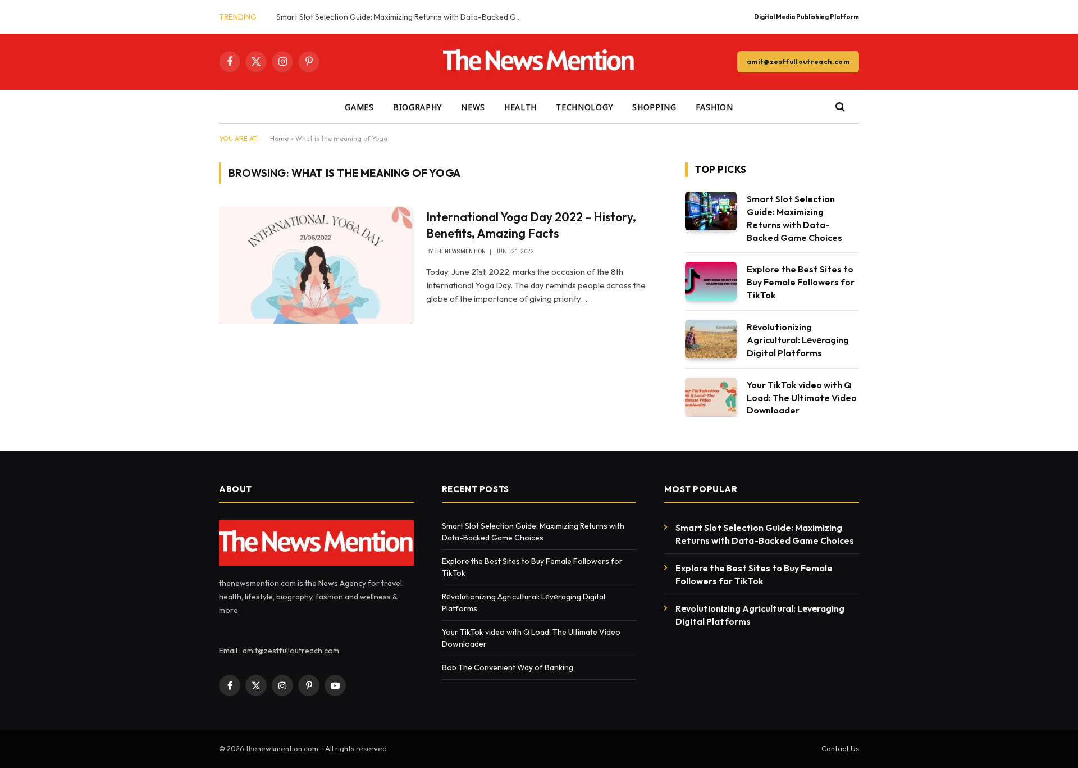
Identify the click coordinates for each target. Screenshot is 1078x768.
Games (359, 106)
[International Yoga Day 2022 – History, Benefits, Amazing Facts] (315, 265)
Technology (584, 106)
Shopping (654, 106)
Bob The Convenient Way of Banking (508, 667)
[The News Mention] (539, 62)
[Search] (839, 107)
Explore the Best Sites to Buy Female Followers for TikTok (801, 282)
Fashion (714, 106)
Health (520, 106)
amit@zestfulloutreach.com (798, 61)
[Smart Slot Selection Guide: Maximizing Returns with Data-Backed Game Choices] (711, 211)
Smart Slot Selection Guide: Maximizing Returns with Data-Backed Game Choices (402, 17)
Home (279, 138)
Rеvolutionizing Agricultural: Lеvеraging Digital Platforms (798, 339)
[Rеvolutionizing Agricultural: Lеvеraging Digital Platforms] (711, 339)
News (473, 106)
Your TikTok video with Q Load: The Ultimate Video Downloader (802, 397)
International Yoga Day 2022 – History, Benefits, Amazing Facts (531, 225)
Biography (417, 106)
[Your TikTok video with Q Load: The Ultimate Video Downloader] (711, 397)
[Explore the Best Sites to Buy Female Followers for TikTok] (711, 281)
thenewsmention (460, 251)
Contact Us (840, 748)
